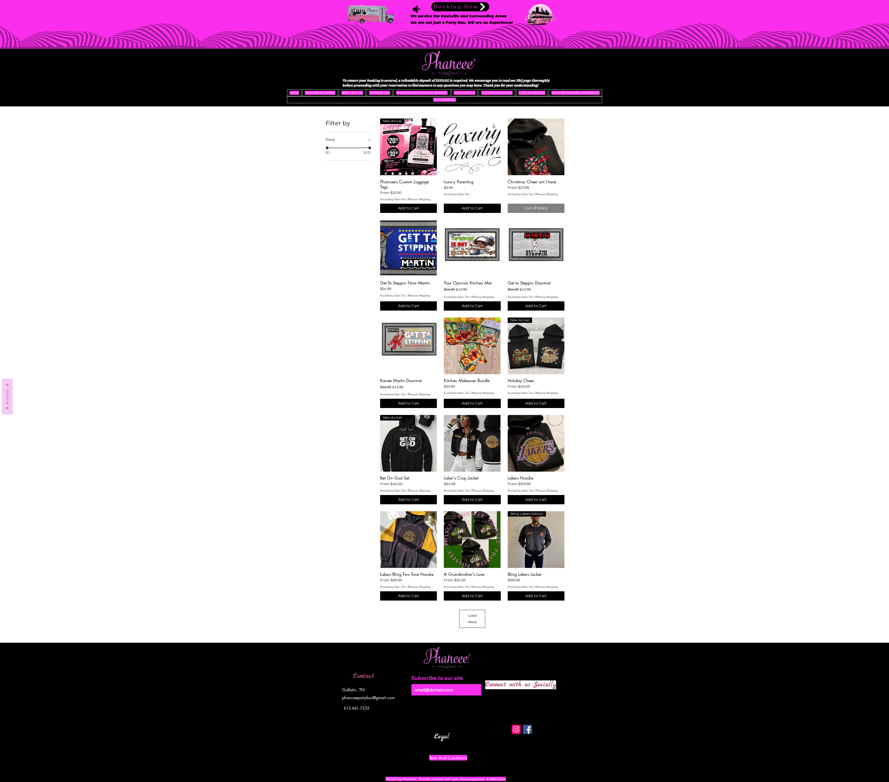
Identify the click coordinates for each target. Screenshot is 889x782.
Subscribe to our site (437, 678)
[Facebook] (527, 729)
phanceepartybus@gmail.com (368, 697)
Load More (472, 618)
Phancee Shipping (419, 199)
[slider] (327, 148)
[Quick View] (472, 146)
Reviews (7, 396)
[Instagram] (516, 729)
